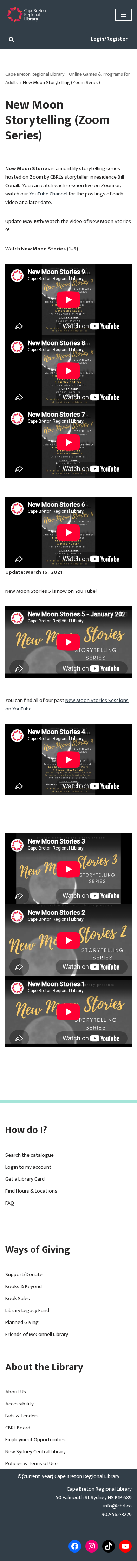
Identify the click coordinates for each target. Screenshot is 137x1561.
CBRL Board (17, 1427)
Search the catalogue (29, 1155)
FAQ (9, 1203)
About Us (15, 1391)
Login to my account (28, 1167)
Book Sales (17, 1298)
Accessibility (19, 1403)
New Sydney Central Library (35, 1451)
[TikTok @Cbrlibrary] (108, 1546)
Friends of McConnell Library (36, 1334)
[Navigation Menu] (123, 15)
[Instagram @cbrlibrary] (91, 1546)
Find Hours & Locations (31, 1191)
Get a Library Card (25, 1179)
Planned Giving (22, 1322)
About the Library (44, 1367)
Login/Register (109, 39)
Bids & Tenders (22, 1415)
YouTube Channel (48, 193)
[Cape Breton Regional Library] (26, 14)
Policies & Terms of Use (31, 1463)
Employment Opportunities (35, 1439)
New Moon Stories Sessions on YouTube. (67, 704)
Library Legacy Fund (27, 1310)
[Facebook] (74, 1546)
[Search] (11, 39)
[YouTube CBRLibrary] (125, 1546)
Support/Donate (24, 1274)
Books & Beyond (23, 1286)
